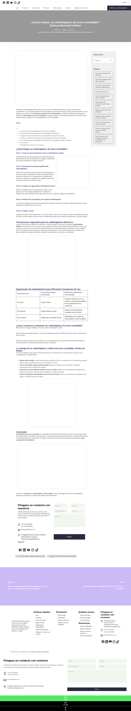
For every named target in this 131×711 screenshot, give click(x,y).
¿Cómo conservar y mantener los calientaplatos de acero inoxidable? (43, 138)
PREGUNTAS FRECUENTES (40, 626)
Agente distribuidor (85, 628)
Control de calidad (85, 617)
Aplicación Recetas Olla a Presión (103, 111)
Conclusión (24, 143)
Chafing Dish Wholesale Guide (65, 556)
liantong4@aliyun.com (28, 529)
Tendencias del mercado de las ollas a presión (102, 104)
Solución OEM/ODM (86, 626)
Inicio (17, 8)
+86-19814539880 (27, 526)
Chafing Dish (61, 617)
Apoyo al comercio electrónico (85, 632)
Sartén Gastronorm (63, 620)
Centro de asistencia (86, 635)
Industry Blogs (40, 556)
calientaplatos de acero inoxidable (34, 115)
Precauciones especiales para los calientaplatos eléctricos (40, 133)
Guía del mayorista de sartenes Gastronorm (102, 86)
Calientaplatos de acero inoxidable (27, 434)
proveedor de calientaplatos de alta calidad (38, 493)
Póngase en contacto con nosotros (32, 145)
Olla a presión (62, 615)
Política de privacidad (42, 629)
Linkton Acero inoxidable (19, 651)
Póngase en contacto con (81, 8)
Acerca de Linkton (41, 620)
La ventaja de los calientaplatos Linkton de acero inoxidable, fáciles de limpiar (46, 140)
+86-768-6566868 (26, 524)
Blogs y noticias (40, 622)
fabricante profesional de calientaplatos (47, 113)
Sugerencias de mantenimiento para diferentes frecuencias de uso (43, 136)
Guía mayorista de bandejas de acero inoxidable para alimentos (101, 139)
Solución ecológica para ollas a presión (103, 80)
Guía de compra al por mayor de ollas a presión (102, 130)
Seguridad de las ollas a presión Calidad (103, 117)
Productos (25, 8)
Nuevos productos (101, 92)
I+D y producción (85, 620)
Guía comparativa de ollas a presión (102, 97)
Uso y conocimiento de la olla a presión (103, 123)
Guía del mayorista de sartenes (102, 74)
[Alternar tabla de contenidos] (17, 129)
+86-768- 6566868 (12, 672)
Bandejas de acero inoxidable (63, 623)
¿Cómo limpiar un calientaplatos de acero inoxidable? (38, 131)
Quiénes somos (57, 8)
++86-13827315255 (12, 674)
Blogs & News (29, 556)
